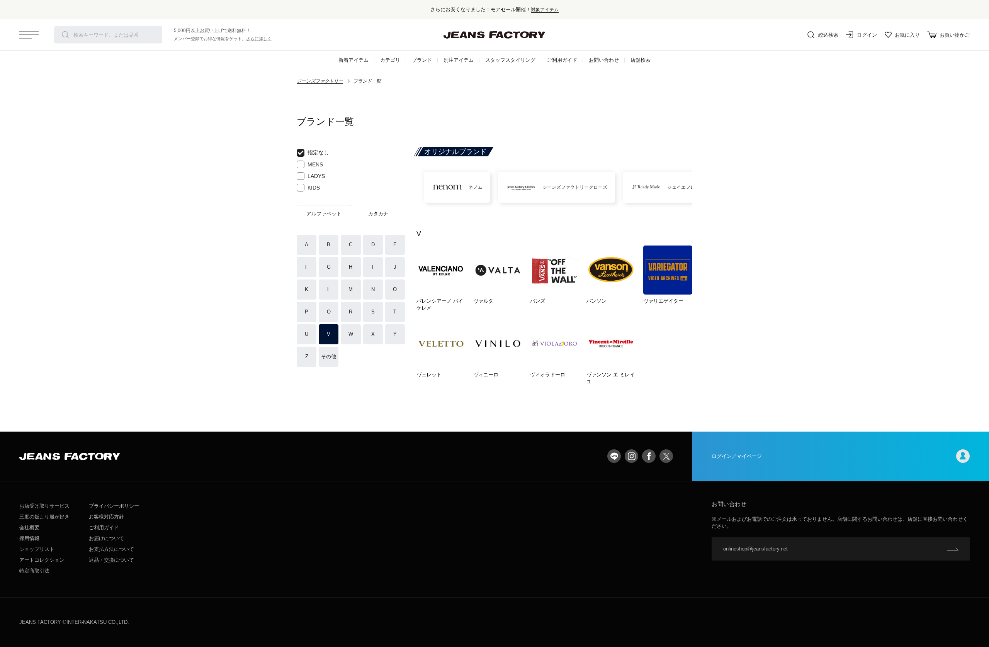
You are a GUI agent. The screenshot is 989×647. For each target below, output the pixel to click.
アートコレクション (42, 560)
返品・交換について (111, 560)
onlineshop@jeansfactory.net (755, 549)
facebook (649, 456)
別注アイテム (459, 60)
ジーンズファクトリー (320, 81)
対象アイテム (545, 9)
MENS (315, 164)
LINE (614, 456)
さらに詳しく (259, 38)
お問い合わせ (604, 60)
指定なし (318, 152)
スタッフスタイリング (510, 60)
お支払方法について (111, 549)
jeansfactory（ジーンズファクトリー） (494, 35)
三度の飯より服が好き (44, 517)
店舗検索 (640, 60)
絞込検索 (828, 35)
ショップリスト (36, 549)
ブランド (422, 60)
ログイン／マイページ (737, 456)
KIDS (314, 188)
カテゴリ (390, 60)
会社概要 (29, 527)
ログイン (867, 35)
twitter (666, 456)
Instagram (631, 456)
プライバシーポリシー (114, 506)
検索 (65, 34)
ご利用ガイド (562, 60)
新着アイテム (353, 60)
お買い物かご (955, 35)
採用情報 (29, 538)
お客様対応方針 (106, 517)
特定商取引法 (34, 571)
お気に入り (907, 35)
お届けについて (106, 538)
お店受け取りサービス (44, 506)
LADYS (316, 176)
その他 (328, 356)
